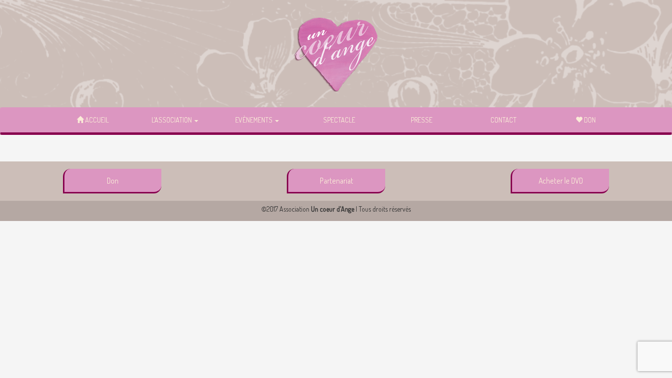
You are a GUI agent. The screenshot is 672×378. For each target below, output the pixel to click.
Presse (421, 120)
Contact (503, 120)
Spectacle (339, 120)
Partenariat (336, 181)
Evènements (254, 120)
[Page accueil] (336, 54)
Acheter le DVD (561, 181)
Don (589, 120)
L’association (172, 120)
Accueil (96, 120)
